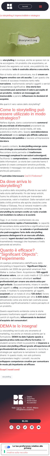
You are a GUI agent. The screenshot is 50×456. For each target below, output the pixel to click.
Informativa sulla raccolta (15, 452)
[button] (40, 6)
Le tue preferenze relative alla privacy (28, 447)
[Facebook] (18, 427)
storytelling (6, 377)
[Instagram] (11, 427)
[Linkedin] (32, 427)
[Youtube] (39, 427)
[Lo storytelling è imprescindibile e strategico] (25, 37)
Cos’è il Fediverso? (33, 176)
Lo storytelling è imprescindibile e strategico (20, 15)
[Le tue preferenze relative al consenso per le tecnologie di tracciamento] (4, 451)
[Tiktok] (25, 427)
